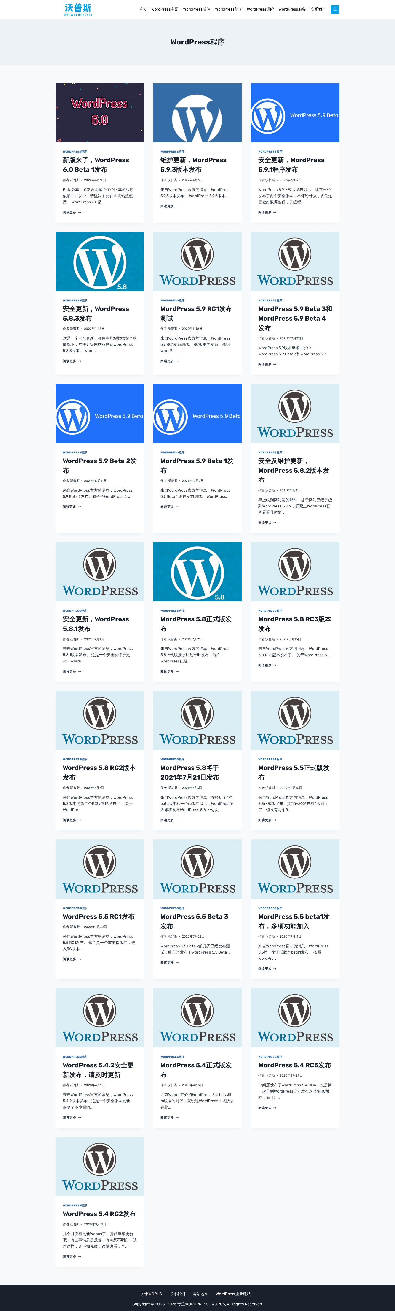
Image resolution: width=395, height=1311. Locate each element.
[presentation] (100, 112)
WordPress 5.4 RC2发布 (99, 1214)
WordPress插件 (196, 9)
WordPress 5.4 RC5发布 (294, 1065)
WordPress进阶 (260, 9)
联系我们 (318, 9)
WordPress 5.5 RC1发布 (99, 916)
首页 (143, 9)
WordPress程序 (75, 151)
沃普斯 (75, 180)
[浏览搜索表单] (335, 9)
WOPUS (218, 1304)
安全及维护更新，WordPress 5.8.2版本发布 (293, 470)
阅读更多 (72, 212)
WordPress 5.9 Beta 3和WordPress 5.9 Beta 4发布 (295, 318)
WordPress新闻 (228, 9)
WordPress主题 (165, 9)
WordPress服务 (292, 9)
